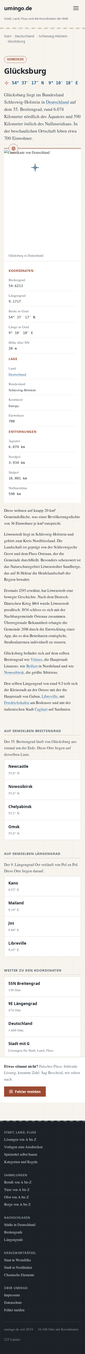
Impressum (12, 1294)
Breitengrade (13, 1232)
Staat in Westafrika (17, 1259)
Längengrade (13, 1239)
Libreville (50, 696)
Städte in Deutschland (19, 1224)
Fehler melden (28, 1091)
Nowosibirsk (14, 672)
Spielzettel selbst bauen (20, 1154)
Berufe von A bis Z (18, 1182)
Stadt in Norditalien (18, 1267)
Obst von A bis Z (16, 1197)
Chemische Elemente (19, 1274)
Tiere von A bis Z (16, 1189)
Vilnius (36, 659)
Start (7, 36)
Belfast (32, 666)
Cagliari (41, 709)
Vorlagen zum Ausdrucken (23, 1146)
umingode (18, 8)
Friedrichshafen (16, 702)
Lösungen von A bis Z (20, 1139)
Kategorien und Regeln (20, 1161)
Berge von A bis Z (17, 1204)
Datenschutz (13, 1302)
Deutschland (24, 36)
